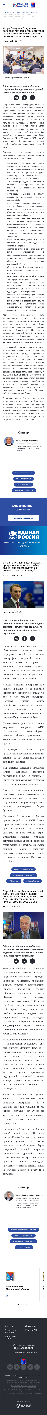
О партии (9, 1326)
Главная (6, 12)
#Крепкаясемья (23, 484)
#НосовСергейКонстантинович (23, 1230)
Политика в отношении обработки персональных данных (23, 1390)
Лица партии (31, 1326)
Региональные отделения (11, 1331)
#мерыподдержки (23, 479)
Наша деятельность (20, 12)
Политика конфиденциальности (23, 1387)
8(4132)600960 (23, 1347)
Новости (34, 12)
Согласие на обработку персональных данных (23, 1393)
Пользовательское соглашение (23, 1385)
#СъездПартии (32, 881)
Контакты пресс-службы (12, 1337)
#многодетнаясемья (23, 473)
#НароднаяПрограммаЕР (23, 875)
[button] (18, 1304)
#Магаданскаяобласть (24, 490)
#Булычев (14, 881)
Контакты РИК (31, 1330)
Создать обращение (23, 518)
